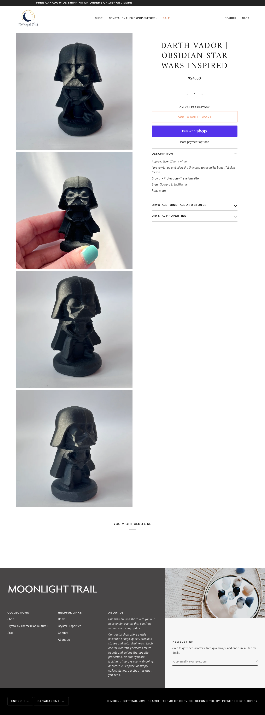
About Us (64, 639)
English (18, 701)
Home (62, 619)
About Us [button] (116, 612)
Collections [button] (18, 612)
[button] (99, 18)
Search (154, 701)
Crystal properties (169, 215)
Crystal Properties (69, 626)
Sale (10, 632)
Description (162, 153)
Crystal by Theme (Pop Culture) (27, 626)
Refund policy (207, 701)
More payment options (194, 142)
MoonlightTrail (124, 701)
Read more (159, 190)
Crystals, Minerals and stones (179, 205)
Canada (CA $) (49, 701)
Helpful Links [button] (70, 612)
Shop (10, 619)
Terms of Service (178, 701)
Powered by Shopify (240, 701)
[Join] (254, 661)
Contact (63, 632)
